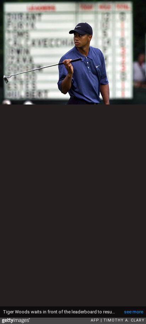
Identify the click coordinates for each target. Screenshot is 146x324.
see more (133, 311)
